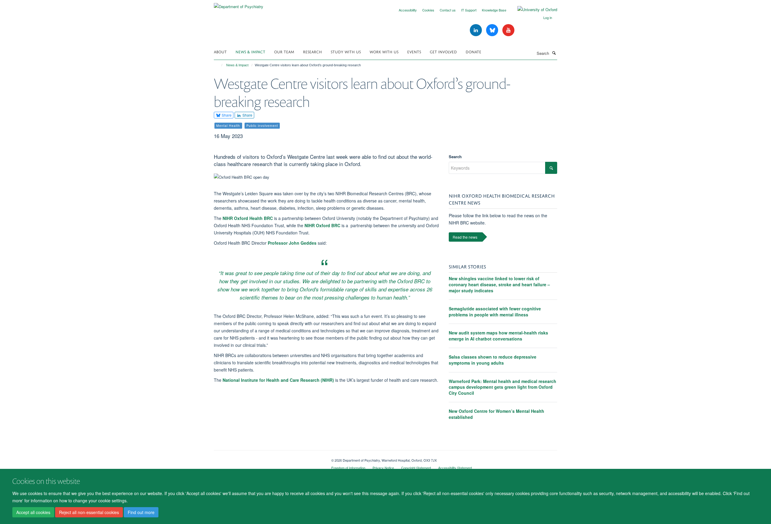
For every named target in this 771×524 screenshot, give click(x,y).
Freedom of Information (348, 467)
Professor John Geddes (292, 243)
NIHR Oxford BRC (322, 225)
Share (226, 115)
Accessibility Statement (455, 467)
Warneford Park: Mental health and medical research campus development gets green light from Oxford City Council (502, 387)
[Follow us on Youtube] (508, 30)
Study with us (346, 51)
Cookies (428, 10)
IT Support (468, 10)
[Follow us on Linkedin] (476, 30)
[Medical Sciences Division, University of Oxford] (268, 458)
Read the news (465, 237)
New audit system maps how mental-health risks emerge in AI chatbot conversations (498, 336)
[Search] (554, 52)
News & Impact (250, 51)
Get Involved (443, 51)
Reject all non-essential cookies (89, 512)
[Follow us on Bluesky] (492, 30)
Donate (473, 51)
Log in (547, 17)
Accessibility (408, 10)
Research (312, 51)
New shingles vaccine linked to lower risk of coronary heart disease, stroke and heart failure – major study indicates (499, 284)
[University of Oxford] (532, 9)
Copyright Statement (416, 467)
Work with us (384, 51)
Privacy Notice (383, 467)
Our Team (284, 51)
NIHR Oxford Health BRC (248, 218)
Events (414, 51)
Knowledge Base (494, 10)
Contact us (448, 10)
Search (455, 156)
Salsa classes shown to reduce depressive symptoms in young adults (492, 360)
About (220, 51)
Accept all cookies (33, 512)
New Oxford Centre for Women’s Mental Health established (496, 414)
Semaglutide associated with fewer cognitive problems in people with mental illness (495, 312)
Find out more (141, 512)
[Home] (219, 65)
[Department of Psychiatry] (238, 4)
